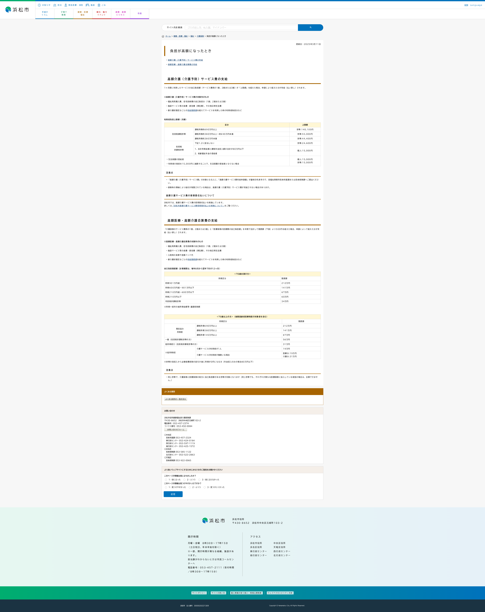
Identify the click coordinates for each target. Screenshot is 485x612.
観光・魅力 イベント (102, 13)
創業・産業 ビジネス (121, 13)
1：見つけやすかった (177, 487)
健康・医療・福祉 (181, 36)
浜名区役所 (256, 547)
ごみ (104, 5)
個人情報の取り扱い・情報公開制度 (246, 593)
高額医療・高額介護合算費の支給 (182, 64)
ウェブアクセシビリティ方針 (280, 593)
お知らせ (46, 5)
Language (476, 5)
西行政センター (282, 551)
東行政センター (258, 551)
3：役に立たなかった (210, 479)
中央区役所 (280, 543)
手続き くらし (45, 13)
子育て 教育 (64, 13)
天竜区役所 (280, 547)
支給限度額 (192, 110)
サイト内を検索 (174, 27)
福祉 (192, 36)
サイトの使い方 (218, 593)
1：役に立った (175, 479)
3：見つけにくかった (216, 487)
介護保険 (200, 36)
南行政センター (258, 555)
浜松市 (17, 10)
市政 (140, 13)
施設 (93, 5)
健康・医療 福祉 (83, 13)
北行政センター (282, 555)
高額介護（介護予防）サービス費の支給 (185, 60)
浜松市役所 (256, 543)
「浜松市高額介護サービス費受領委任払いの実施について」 (198, 206)
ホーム (168, 36)
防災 (60, 5)
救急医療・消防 (75, 5)
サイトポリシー (199, 593)
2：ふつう (191, 479)
